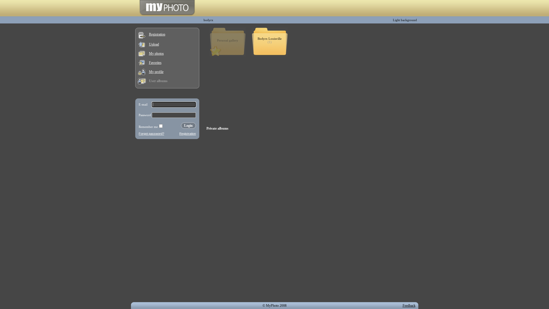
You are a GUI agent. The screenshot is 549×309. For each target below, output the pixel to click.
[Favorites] (142, 64)
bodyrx (208, 20)
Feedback (409, 306)
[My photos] (141, 55)
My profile (156, 72)
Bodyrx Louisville (270, 38)
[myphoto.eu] (167, 15)
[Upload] (141, 46)
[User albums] (142, 83)
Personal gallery (227, 40)
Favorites (155, 63)
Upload (154, 44)
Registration (157, 34)
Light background (405, 20)
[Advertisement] (167, 178)
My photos (156, 54)
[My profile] (141, 74)
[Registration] (141, 37)
